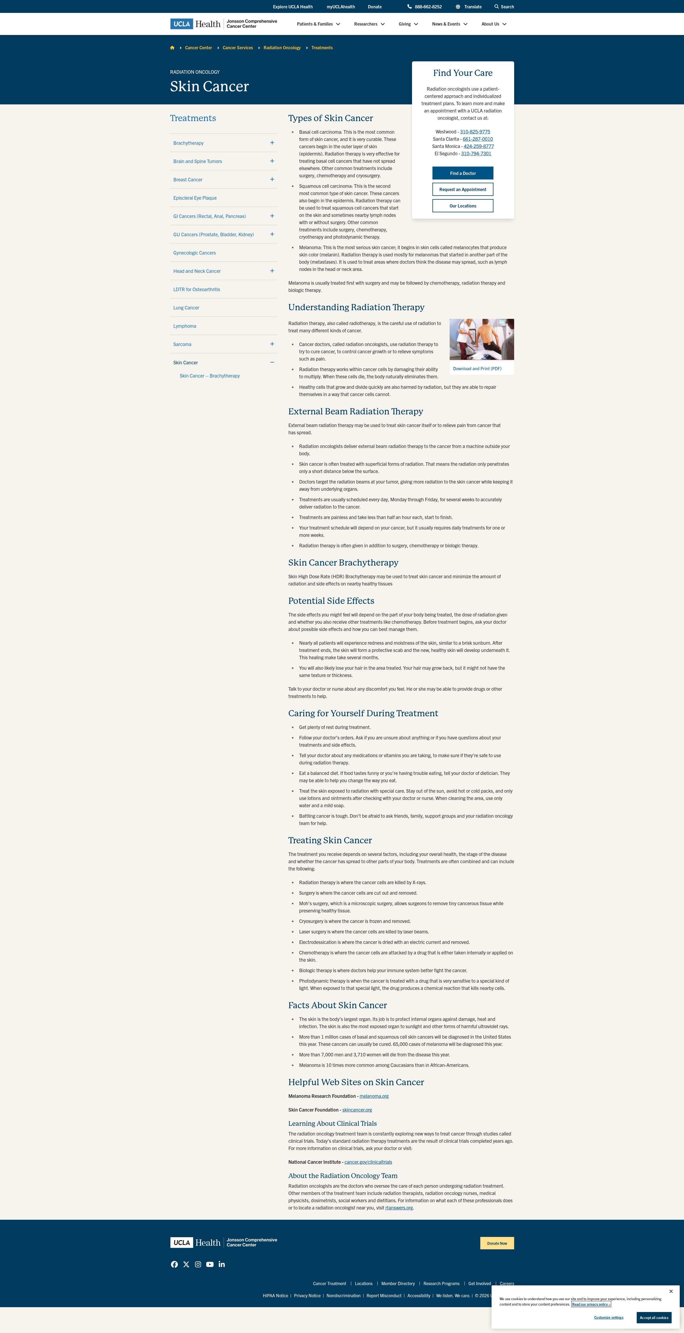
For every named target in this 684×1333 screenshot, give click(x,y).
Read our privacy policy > (591, 1304)
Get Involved (479, 1283)
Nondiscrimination (344, 1295)
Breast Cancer (187, 179)
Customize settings (608, 1317)
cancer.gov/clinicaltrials (368, 1162)
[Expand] (272, 142)
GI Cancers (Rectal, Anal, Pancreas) (209, 216)
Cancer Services (238, 47)
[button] (293, 6)
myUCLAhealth (341, 6)
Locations (364, 1283)
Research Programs (442, 1283)
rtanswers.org (399, 1207)
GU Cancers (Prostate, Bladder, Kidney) (213, 234)
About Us (490, 24)
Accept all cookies (654, 1317)
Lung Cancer (186, 307)
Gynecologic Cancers (194, 252)
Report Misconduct (384, 1295)
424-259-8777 (479, 146)
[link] (174, 1264)
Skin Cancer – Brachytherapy (210, 375)
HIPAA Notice (275, 1295)
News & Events (446, 24)
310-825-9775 (475, 131)
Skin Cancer (185, 362)
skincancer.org (357, 1109)
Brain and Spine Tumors (197, 161)
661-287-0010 (478, 139)
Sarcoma (182, 344)
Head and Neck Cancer (197, 271)
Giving (405, 24)
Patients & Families (315, 24)
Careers (507, 1283)
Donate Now (497, 1243)
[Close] (671, 1291)
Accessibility (418, 1295)
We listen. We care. (453, 1295)
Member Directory (398, 1283)
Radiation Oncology (282, 47)
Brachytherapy (188, 143)
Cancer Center (198, 47)
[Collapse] (272, 362)
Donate (375, 6)
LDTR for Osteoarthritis (196, 289)
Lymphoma (184, 326)
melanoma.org (374, 1096)
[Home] (172, 47)
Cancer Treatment (329, 1283)
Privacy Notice (307, 1295)
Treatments (322, 47)
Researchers (365, 24)
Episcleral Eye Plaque (195, 198)
